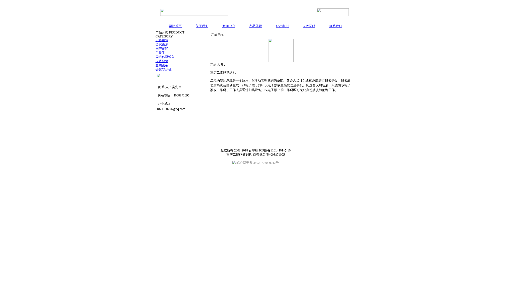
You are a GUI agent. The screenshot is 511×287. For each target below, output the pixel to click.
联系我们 (335, 26)
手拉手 (160, 52)
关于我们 (202, 26)
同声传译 (161, 48)
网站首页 (175, 26)
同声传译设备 (165, 57)
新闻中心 (228, 26)
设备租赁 (161, 40)
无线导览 (161, 61)
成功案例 (282, 26)
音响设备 (161, 65)
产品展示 (255, 26)
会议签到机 (163, 69)
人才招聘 (309, 26)
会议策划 (161, 44)
